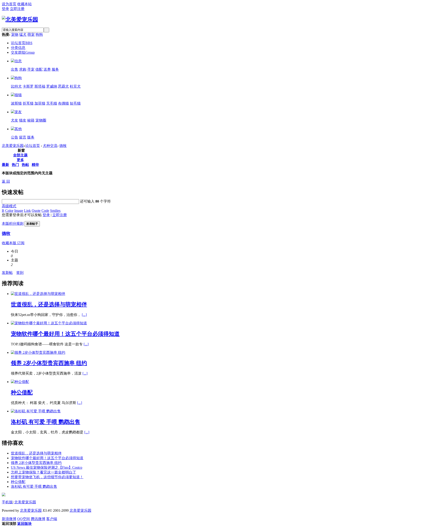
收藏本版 (9, 243)
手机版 (7, 502)
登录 (5, 9)
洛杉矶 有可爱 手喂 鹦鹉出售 (45, 422)
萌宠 (31, 34)
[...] (84, 315)
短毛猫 (75, 103)
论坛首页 (21, 43)
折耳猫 (28, 103)
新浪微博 (9, 519)
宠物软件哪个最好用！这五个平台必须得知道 (65, 334)
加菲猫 (39, 103)
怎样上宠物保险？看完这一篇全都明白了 (43, 472)
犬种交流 (50, 146)
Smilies (55, 211)
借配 (39, 69)
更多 (20, 160)
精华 (35, 165)
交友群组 (23, 52)
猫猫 (18, 95)
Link (27, 211)
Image (18, 211)
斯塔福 (39, 86)
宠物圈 (40, 120)
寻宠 (30, 69)
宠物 (14, 34)
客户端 (51, 519)
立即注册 (17, 9)
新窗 (21, 150)
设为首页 (9, 4)
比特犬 (16, 86)
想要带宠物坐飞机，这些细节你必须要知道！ (47, 477)
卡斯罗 (28, 86)
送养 (47, 69)
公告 (14, 137)
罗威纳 (51, 86)
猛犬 (23, 34)
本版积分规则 (13, 223)
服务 (55, 69)
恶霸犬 (63, 86)
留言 (22, 137)
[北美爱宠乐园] (20, 19)
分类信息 (18, 48)
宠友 (18, 112)
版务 (30, 137)
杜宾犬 (75, 86)
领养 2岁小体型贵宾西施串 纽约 (49, 363)
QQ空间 (23, 519)
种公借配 (22, 392)
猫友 (22, 120)
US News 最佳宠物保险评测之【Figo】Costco (46, 467)
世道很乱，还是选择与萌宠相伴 (49, 304)
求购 (22, 69)
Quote (36, 211)
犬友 (14, 120)
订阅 (20, 243)
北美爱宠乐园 (13, 146)
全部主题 (20, 155)
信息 (18, 61)
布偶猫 (63, 103)
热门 (15, 165)
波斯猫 (16, 103)
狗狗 (39, 34)
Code (45, 211)
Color (9, 211)
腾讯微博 (38, 519)
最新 (5, 165)
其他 (18, 129)
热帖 (25, 165)
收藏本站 (24, 4)
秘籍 (30, 120)
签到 (20, 273)
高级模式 (9, 206)
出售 (14, 69)
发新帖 (7, 273)
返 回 (6, 181)
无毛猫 (51, 103)
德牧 (63, 146)
